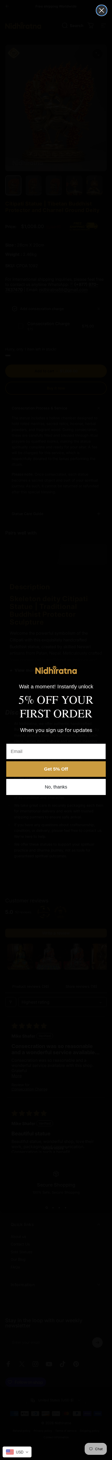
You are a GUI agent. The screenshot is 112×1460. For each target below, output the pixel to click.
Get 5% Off (56, 769)
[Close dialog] (101, 10)
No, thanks (56, 787)
